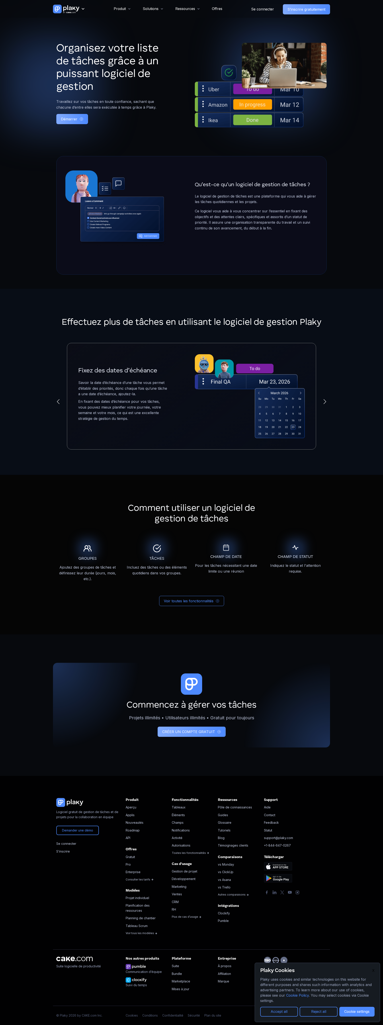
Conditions (150, 1015)
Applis (130, 815)
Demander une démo (77, 830)
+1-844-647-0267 (277, 845)
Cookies (132, 1015)
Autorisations (181, 845)
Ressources (185, 8)
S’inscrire (63, 851)
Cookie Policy (297, 995)
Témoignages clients (233, 845)
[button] (58, 402)
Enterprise (133, 872)
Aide (267, 807)
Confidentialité (172, 1015)
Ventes (177, 894)
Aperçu (131, 807)
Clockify (224, 913)
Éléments (178, 815)
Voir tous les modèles (140, 933)
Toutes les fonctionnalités (189, 853)
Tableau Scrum (137, 926)
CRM (175, 902)
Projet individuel (137, 898)
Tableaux (179, 807)
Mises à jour (180, 989)
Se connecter (262, 9)
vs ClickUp (225, 872)
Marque (223, 981)
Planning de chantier (141, 918)
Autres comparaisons (232, 894)
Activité (177, 838)
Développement (183, 879)
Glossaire (224, 822)
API (128, 838)
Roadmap (133, 830)
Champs (178, 822)
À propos (224, 966)
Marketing (179, 886)
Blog (221, 838)
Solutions (150, 8)
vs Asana (224, 880)
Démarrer (69, 119)
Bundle (177, 974)
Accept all (279, 1011)
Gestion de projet (184, 871)
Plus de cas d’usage (185, 916)
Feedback (271, 822)
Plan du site (212, 1015)
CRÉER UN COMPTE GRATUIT (188, 732)
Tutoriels (224, 830)
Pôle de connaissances (235, 807)
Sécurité (194, 1015)
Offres (217, 8)
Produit (120, 8)
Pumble (223, 921)
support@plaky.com (278, 838)
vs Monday (226, 864)
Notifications (181, 830)
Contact (269, 815)
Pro (128, 864)
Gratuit (130, 857)
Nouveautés (134, 822)
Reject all (318, 1011)
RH (174, 909)
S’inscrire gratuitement (306, 9)
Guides (223, 815)
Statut (268, 830)
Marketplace (181, 981)
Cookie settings (356, 1011)
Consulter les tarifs (138, 879)
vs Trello (224, 887)
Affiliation (224, 974)
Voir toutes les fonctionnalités (188, 601)
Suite (175, 966)
